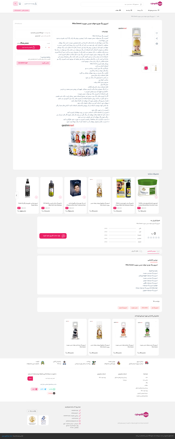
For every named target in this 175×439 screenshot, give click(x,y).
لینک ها (128, 10)
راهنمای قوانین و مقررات (142, 396)
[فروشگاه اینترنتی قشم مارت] (156, 4)
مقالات (117, 10)
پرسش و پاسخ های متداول (142, 388)
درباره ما (125, 380)
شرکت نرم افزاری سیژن (7, 436)
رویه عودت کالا (144, 391)
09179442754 (23, 63)
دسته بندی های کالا (152, 10)
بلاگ (147, 383)
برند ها (139, 10)
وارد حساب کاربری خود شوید (51, 236)
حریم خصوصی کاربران (142, 393)
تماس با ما (145, 380)
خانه (157, 17)
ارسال (30, 378)
